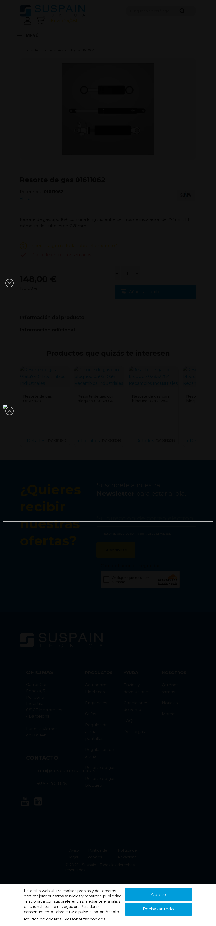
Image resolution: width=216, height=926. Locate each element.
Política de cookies (42, 919)
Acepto (158, 894)
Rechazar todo (158, 909)
